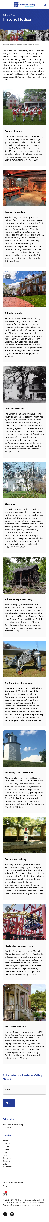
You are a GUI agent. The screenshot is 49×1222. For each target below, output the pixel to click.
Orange (6, 1152)
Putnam (6, 1155)
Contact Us (7, 1127)
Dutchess (6, 1146)
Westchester (8, 1166)
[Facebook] (5, 1214)
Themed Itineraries (17, 44)
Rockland (6, 1161)
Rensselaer (7, 1158)
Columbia (6, 1143)
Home (5, 44)
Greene (6, 1149)
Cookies (6, 1186)
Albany (5, 1140)
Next (9, 1103)
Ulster (5, 1163)
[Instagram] (12, 1214)
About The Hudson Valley (13, 1124)
